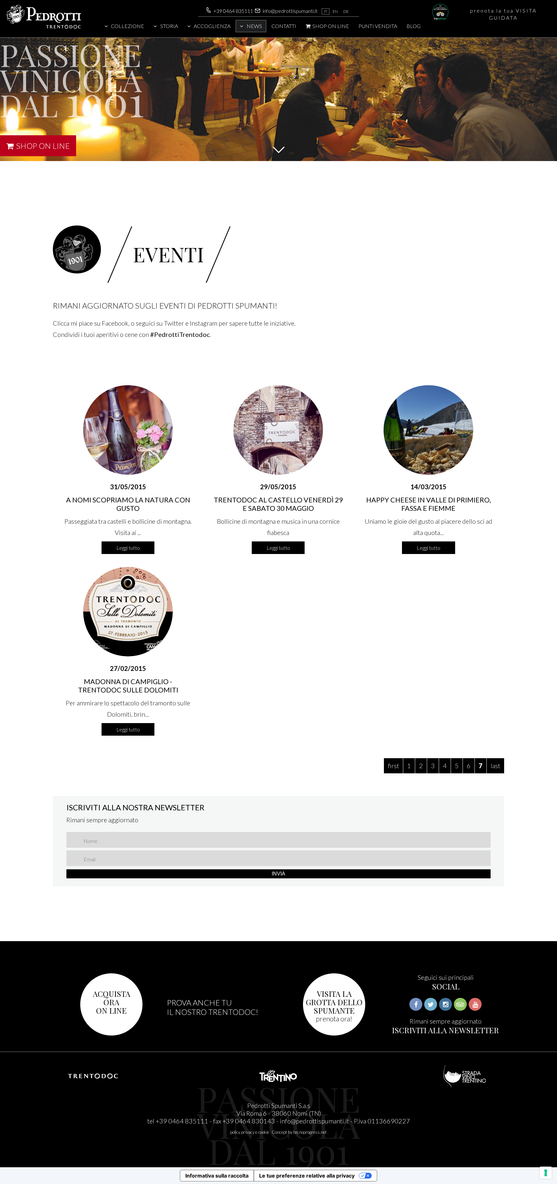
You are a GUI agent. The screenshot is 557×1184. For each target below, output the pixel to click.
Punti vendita (377, 26)
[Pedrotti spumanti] (43, 27)
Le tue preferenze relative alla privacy (307, 1175)
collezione (127, 26)
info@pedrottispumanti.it (290, 11)
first (393, 765)
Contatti (283, 26)
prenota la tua (503, 14)
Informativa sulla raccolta (217, 1175)
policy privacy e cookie (249, 1132)
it (325, 11)
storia (169, 26)
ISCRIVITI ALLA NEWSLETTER (445, 1030)
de (346, 11)
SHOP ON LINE (330, 26)
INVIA (278, 873)
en (335, 11)
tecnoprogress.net (310, 1132)
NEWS (254, 26)
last (495, 765)
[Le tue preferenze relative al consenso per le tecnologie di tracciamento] (546, 1173)
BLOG (413, 26)
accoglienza (212, 26)
